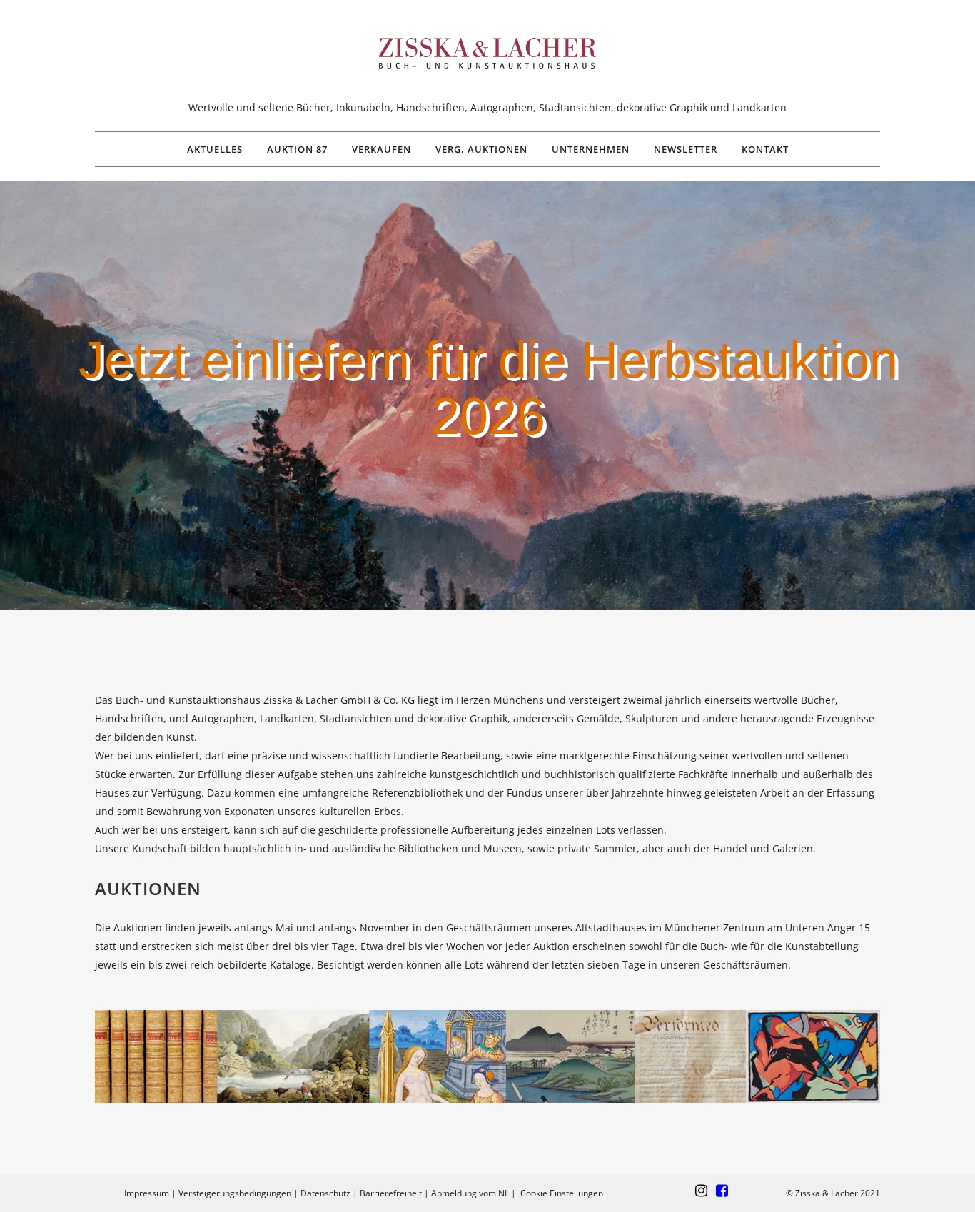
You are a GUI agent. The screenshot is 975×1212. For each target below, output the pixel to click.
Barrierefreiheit (391, 1193)
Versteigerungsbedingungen (234, 1193)
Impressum (146, 1193)
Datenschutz (325, 1193)
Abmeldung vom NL (470, 1193)
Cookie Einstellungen (561, 1193)
